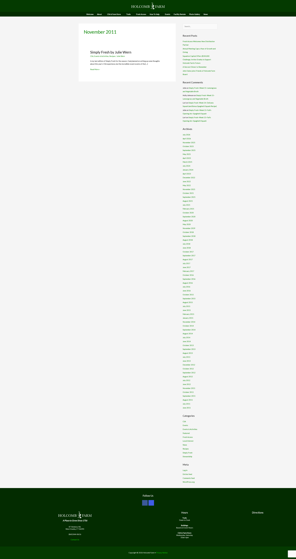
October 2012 (188, 369)
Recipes (112, 56)
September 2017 (189, 255)
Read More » (95, 69)
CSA (91, 56)
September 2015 (189, 298)
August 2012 (188, 376)
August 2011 (188, 400)
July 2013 (186, 357)
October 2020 (188, 213)
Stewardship (187, 456)
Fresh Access (141, 14)
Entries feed (187, 474)
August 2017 (188, 259)
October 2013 (188, 345)
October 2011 (188, 392)
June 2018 (187, 248)
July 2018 (186, 244)
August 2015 (188, 302)
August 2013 (188, 353)
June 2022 (187, 181)
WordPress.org (189, 482)
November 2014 (189, 322)
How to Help (154, 14)
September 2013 (189, 349)
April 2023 (187, 174)
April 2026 (187, 139)
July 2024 (186, 166)
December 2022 (189, 177)
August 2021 (188, 201)
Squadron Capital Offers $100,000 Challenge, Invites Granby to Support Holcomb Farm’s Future (197, 59)
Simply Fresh (187, 453)
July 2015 (186, 306)
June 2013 (187, 361)
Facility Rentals (180, 14)
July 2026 (186, 135)
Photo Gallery (194, 14)
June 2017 (187, 267)
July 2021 (186, 205)
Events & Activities (101, 56)
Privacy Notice (162, 553)
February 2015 (188, 314)
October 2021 (188, 193)
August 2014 (188, 333)
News (206, 14)
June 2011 (187, 408)
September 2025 (189, 150)
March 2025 (187, 162)
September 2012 (189, 373)
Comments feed (189, 478)
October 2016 (188, 275)
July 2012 (186, 380)
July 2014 (186, 337)
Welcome (90, 14)
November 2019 (189, 228)
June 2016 (187, 291)
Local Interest (188, 441)
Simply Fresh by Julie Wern (110, 52)
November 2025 (189, 142)
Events (167, 14)
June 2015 (187, 310)
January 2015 (188, 318)
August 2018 (188, 240)
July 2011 (186, 404)
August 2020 (188, 220)
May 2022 (187, 185)
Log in (185, 470)
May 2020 (187, 224)
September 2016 (189, 279)
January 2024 (188, 170)
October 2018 (188, 232)
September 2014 (189, 330)
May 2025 (187, 154)
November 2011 (189, 388)
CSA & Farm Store (114, 14)
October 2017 (188, 252)
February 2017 (188, 271)
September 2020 (189, 217)
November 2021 (189, 189)
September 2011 (189, 396)
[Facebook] (145, 503)
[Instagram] (151, 503)
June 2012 (187, 384)
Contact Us (75, 540)
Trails (128, 14)
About (99, 14)
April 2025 (187, 158)
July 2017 (186, 263)
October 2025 (188, 146)
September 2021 (189, 197)
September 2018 (189, 236)
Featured (186, 433)
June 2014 (187, 341)
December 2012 (189, 365)
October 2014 (188, 326)
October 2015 (188, 295)
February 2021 (188, 209)
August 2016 (188, 283)
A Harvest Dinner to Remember (195, 67)
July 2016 (186, 287)
